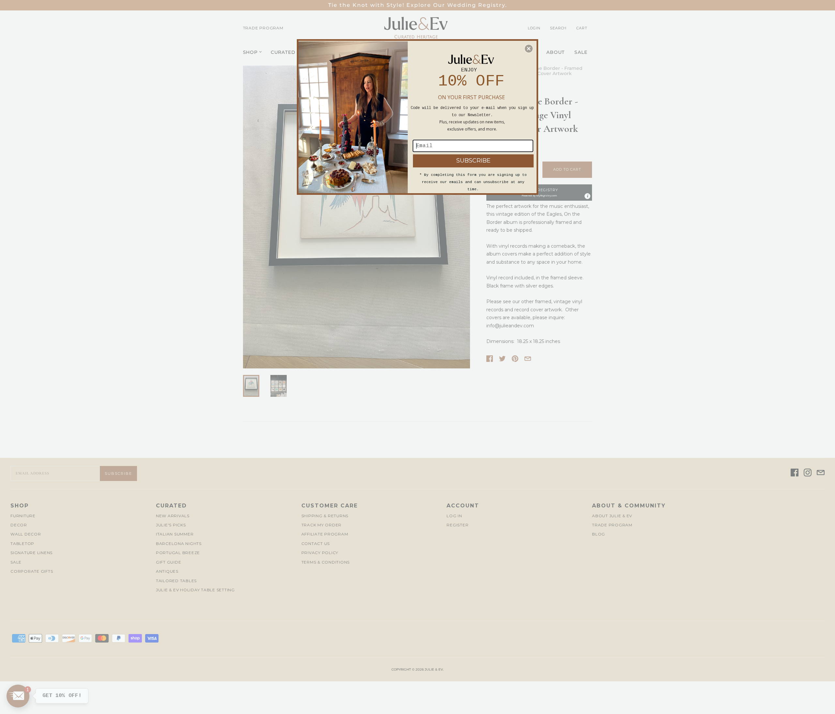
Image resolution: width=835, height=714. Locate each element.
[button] (529, 49)
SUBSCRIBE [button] (473, 160)
